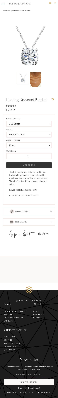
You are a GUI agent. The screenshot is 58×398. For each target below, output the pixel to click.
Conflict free (22, 211)
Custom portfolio (13, 318)
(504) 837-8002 (10, 350)
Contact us (10, 346)
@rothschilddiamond (29, 301)
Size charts (21, 222)
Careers (37, 318)
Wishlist (8, 321)
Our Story (38, 314)
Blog (35, 311)
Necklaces (6, 10)
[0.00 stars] (11, 105)
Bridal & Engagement (15, 311)
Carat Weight (13, 119)
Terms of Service (13, 343)
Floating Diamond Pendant (20, 10)
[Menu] (3, 3)
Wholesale (9, 337)
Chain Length (13, 140)
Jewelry (8, 314)
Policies (8, 340)
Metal (9, 130)
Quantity (11, 151)
